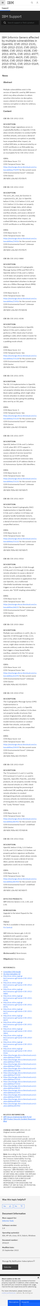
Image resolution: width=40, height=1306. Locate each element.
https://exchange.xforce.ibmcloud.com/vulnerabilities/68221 (19, 1087)
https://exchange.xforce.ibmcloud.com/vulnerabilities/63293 (19, 1091)
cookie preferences (9, 1293)
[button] (38, 1277)
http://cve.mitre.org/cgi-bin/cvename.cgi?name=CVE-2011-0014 (18, 1024)
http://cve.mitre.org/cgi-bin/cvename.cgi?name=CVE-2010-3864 (18, 1031)
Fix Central (7, 927)
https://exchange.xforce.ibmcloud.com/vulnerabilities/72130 (19, 1074)
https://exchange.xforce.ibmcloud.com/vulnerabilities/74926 (19, 1060)
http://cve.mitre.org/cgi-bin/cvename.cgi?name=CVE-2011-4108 (18, 998)
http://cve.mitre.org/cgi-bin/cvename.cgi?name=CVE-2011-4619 (18, 1018)
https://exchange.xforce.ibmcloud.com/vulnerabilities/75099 (19, 1056)
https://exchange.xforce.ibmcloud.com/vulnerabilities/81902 (19, 1104)
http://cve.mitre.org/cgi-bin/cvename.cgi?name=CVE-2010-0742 (18, 1037)
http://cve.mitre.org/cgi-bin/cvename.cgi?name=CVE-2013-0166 (18, 1051)
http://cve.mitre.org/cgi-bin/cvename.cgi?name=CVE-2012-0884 (18, 991)
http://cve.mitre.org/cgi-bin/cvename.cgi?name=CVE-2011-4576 (18, 1004)
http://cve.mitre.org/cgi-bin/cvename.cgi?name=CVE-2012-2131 (18, 978)
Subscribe (7, 1267)
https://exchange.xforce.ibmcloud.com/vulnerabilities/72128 (19, 1069)
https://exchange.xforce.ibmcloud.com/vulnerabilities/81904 (19, 1100)
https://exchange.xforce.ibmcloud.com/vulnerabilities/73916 (19, 1065)
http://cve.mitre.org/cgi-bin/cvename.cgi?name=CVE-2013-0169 (18, 1044)
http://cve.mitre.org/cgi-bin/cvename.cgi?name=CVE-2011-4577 (18, 1011)
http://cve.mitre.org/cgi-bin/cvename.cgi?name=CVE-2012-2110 (18, 985)
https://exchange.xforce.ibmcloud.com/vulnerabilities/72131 (19, 1078)
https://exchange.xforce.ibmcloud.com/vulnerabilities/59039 (19, 1096)
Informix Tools (8, 1221)
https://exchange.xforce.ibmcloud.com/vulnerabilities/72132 (19, 1082)
